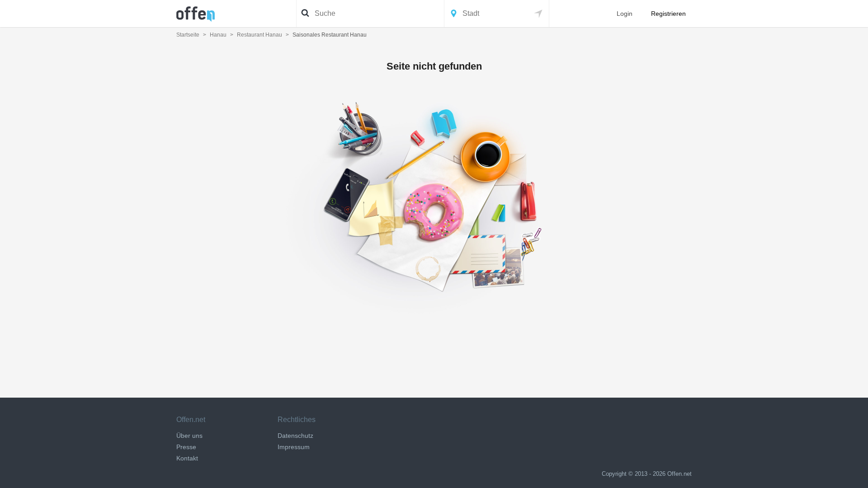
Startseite (187, 35)
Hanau (218, 35)
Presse (186, 446)
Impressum (294, 446)
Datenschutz (295, 435)
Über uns (189, 435)
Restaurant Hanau (259, 35)
